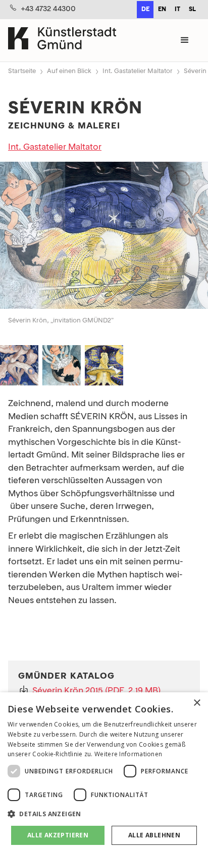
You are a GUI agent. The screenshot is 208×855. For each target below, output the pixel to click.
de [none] (145, 10)
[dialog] (104, 773)
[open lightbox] (104, 237)
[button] (185, 40)
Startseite (22, 71)
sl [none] (192, 10)
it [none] (177, 10)
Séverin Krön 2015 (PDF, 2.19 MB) (96, 691)
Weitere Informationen (128, 754)
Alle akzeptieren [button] (57, 835)
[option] (161, 9)
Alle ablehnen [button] (154, 835)
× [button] (196, 703)
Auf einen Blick (69, 71)
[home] (62, 40)
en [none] (162, 10)
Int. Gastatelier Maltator (137, 71)
